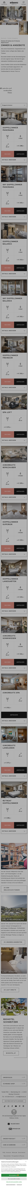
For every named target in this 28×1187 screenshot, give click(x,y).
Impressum (19, 1184)
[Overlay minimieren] (26, 1162)
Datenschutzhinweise (10, 1184)
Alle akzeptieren (13, 1175)
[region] (14, 1168)
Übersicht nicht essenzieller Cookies (14, 1182)
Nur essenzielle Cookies (14, 1178)
